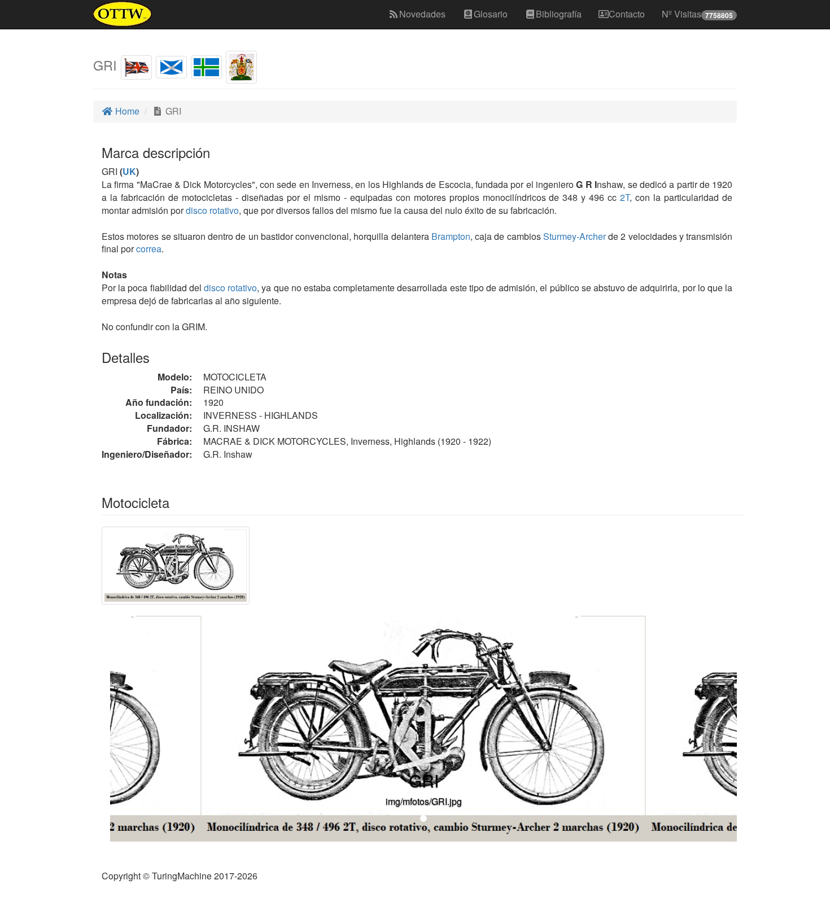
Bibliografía (559, 13)
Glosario (491, 13)
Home (126, 110)
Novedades (422, 13)
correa (148, 248)
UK (129, 171)
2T (625, 197)
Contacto (627, 13)
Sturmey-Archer (574, 236)
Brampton (450, 236)
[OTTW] (123, 14)
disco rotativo (212, 210)
